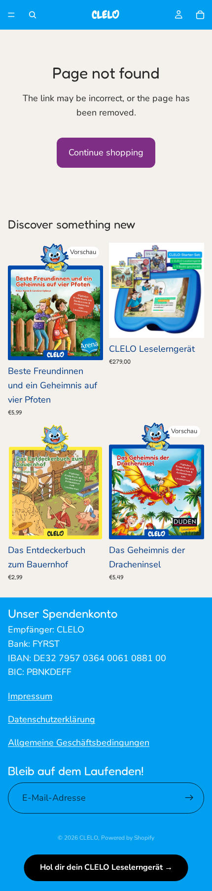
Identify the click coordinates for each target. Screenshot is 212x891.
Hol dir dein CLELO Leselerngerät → (106, 867)
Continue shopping (106, 152)
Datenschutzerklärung (51, 719)
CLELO (88, 838)
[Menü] (11, 14)
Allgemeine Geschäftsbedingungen (78, 742)
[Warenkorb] (200, 15)
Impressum (30, 696)
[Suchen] (32, 15)
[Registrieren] (189, 797)
